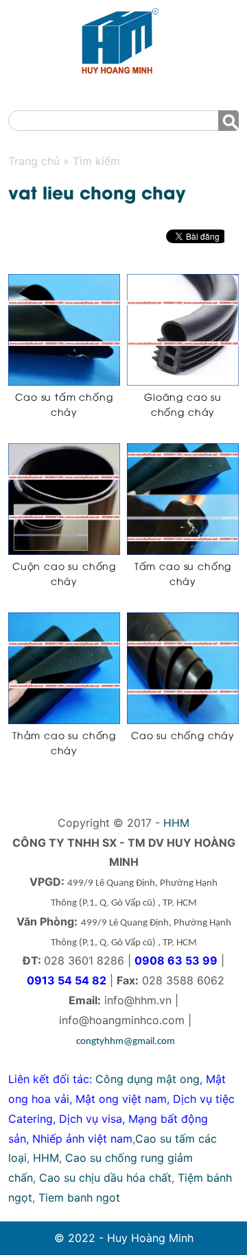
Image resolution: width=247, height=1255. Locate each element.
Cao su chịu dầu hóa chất (105, 1177)
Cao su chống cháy (183, 734)
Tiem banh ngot (79, 1197)
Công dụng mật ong (147, 1079)
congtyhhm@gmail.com (125, 1041)
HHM (176, 823)
